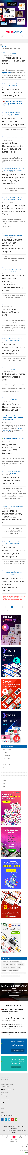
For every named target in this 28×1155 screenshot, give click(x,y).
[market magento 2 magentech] (11, 937)
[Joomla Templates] (14, 32)
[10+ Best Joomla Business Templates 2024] (13, 304)
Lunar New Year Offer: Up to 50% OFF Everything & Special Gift (14, 121)
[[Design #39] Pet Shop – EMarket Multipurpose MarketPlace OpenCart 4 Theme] (13, 199)
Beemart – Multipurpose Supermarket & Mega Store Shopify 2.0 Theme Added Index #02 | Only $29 (14, 1018)
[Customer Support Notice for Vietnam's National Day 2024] (13, 398)
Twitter (9, 1119)
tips (4, 975)
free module (5, 967)
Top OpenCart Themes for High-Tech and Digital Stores (13, 61)
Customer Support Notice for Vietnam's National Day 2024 (11, 407)
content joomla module (15, 961)
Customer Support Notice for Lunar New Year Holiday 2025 (12, 93)
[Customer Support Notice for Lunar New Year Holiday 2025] (13, 84)
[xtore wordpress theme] (11, 661)
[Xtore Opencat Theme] (11, 727)
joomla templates (13, 970)
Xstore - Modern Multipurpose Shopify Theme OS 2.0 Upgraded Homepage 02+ (12, 517)
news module (5, 973)
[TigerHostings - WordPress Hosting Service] (11, 874)
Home (2, 1137)
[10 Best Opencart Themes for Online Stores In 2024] (13, 472)
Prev (7, 607)
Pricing (7, 1137)
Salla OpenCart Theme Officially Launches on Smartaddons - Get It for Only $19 (12, 1010)
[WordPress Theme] (11, 807)
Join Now (14, 997)
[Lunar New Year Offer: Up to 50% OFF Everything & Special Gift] (13, 113)
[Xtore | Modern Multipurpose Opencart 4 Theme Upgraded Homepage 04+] (13, 339)
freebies (20, 964)
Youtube (16, 1119)
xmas (17, 975)
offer (14, 973)
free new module (15, 967)
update (10, 975)
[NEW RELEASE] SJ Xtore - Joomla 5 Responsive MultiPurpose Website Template (12, 246)
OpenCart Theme (6, 72)
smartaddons (21, 973)
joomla (4, 970)
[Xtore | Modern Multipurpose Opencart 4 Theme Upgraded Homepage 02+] (13, 542)
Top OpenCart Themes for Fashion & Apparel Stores (14, 1032)
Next (21, 607)
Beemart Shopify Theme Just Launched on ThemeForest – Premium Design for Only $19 (12, 1025)
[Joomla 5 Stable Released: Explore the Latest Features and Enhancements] (13, 137)
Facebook (2, 1119)
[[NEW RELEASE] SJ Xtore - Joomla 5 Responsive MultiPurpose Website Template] (13, 234)
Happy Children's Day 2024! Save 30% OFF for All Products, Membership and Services (14, 584)
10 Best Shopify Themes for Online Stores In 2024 (13, 377)
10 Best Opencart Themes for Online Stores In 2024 (11, 480)
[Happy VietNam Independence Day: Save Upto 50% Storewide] (13, 439)
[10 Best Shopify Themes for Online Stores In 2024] (13, 368)
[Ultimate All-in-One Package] (11, 841)
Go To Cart (11, 1136)
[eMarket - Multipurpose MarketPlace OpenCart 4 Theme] (11, 904)
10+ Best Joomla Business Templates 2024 (11, 312)
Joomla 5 (4, 157)
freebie (12, 964)
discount (5, 964)
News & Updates (5, 1013)
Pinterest (12, 1119)
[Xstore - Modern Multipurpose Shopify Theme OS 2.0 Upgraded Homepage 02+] (13, 505)
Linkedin (6, 1119)
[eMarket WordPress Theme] (11, 694)
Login (19, 7)
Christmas (5, 961)
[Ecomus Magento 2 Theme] (11, 629)
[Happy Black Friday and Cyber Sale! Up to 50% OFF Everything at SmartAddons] (13, 169)
